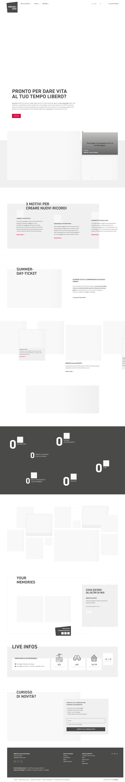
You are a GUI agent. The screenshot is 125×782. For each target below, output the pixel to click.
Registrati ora (43, 407)
